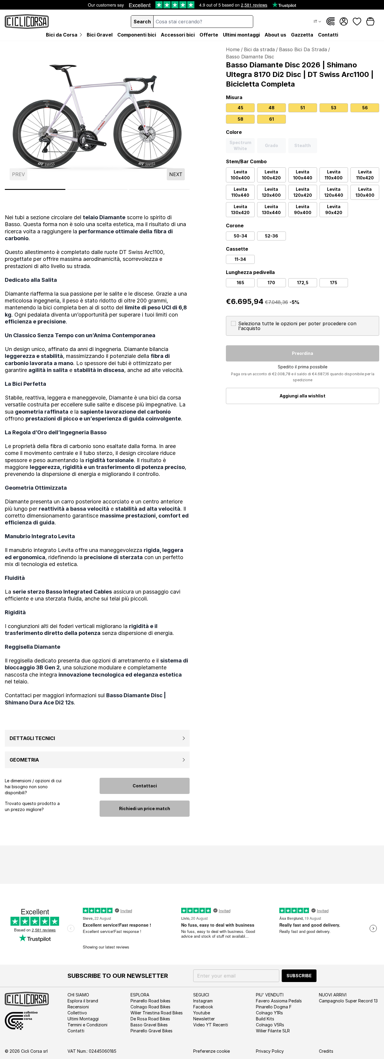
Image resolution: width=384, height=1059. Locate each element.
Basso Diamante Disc (250, 57)
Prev (18, 174)
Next (175, 174)
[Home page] (27, 21)
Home (233, 49)
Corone (235, 226)
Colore (234, 132)
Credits (326, 1051)
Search (142, 22)
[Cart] (370, 21)
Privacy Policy (270, 1051)
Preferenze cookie (211, 1051)
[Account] (344, 21)
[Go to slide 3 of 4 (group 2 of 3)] (97, 189)
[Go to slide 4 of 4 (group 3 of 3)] (159, 189)
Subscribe (299, 975)
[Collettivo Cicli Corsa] (330, 21)
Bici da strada (259, 49)
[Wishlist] (357, 21)
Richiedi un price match (144, 808)
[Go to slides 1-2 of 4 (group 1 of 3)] (35, 189)
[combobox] (203, 22)
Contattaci (145, 785)
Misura (234, 97)
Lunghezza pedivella (250, 272)
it (315, 21)
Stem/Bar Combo (246, 161)
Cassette (237, 249)
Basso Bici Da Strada (303, 49)
